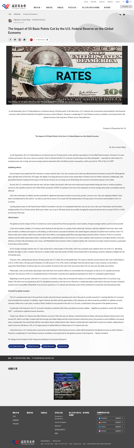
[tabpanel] (67, 386)
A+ (131, 2)
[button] (10, 39)
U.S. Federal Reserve (17, 346)
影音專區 (107, 7)
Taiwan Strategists (60, 422)
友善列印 (124, 14)
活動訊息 (60, 7)
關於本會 (37, 7)
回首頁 (86, 2)
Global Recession (49, 346)
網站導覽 (93, 2)
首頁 (10, 14)
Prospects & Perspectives (30, 14)
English (118, 2)
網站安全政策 (57, 441)
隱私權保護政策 (45, 441)
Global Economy (33, 346)
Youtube (111, 422)
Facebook (111, 418)
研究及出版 (72, 7)
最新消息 (49, 7)
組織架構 (16, 420)
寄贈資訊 (110, 2)
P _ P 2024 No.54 (37, 40)
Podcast (111, 431)
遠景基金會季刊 (60, 429)
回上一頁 (120, 14)
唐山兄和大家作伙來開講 (90, 7)
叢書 (56, 433)
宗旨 (14, 416)
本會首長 (16, 424)
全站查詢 (125, 6)
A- (123, 1)
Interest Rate (63, 346)
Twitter (111, 426)
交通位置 (102, 2)
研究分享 (58, 426)
